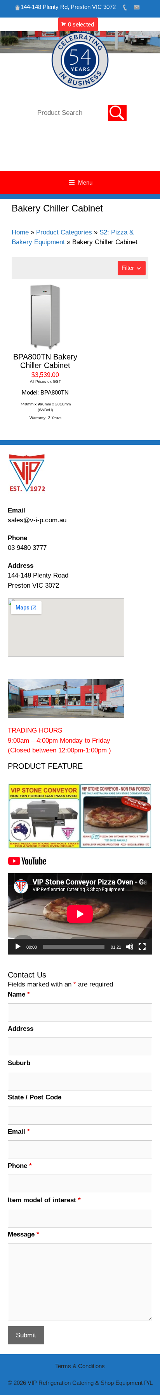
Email (19, 1131)
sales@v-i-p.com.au (37, 520)
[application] (80, 914)
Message (23, 1234)
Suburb (19, 1063)
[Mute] (130, 947)
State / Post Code (34, 1097)
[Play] (18, 947)
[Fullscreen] (142, 947)
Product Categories (64, 232)
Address (20, 1028)
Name (19, 994)
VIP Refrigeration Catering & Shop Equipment (80, 149)
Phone (20, 1166)
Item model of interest (44, 1200)
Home (20, 232)
